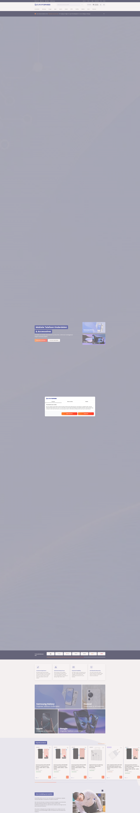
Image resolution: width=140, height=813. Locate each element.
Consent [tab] (53, 401)
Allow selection (69, 413)
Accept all (86, 413)
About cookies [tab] (70, 401)
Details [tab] (86, 401)
